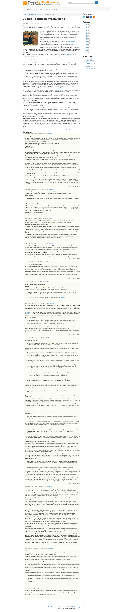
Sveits (49, 36)
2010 (87, 35)
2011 (87, 33)
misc (37, 9)
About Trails (51, 607)
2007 (87, 40)
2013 (87, 30)
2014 (87, 29)
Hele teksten (28, 312)
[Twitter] (84, 17)
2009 (87, 36)
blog (32, 9)
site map (47, 9)
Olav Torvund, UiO (90, 63)
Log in (69, 129)
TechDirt (62, 297)
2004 (87, 44)
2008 (87, 38)
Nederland (42, 36)
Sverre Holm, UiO (90, 66)
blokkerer (64, 36)
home (27, 9)
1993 (87, 52)
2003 (87, 46)
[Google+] (87, 17)
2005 (87, 43)
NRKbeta (88, 62)
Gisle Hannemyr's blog (33, 14)
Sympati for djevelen (58, 90)
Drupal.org (89, 58)
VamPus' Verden (90, 68)
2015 (87, 27)
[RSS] (94, 17)
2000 (87, 50)
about (41, 9)
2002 (87, 47)
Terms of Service (59, 607)
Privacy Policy (67, 607)
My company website (79, 607)
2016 (87, 26)
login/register (55, 9)
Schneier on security (91, 65)
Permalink (50, 133)
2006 (87, 41)
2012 (87, 32)
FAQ (72, 607)
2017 (87, 24)
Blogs (25, 14)
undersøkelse (71, 41)
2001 (87, 49)
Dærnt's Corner (90, 60)
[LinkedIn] (90, 17)
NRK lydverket (72, 54)
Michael (33, 588)
